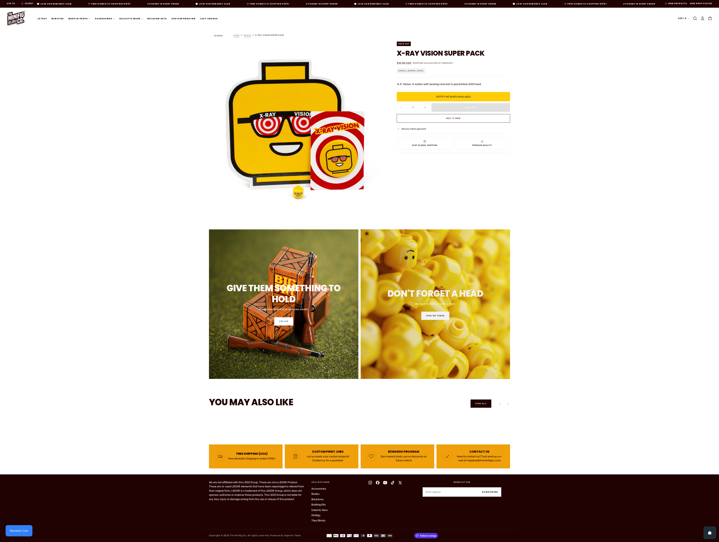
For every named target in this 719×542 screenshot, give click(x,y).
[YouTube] (385, 482)
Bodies (315, 494)
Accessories (103, 18)
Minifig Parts (78, 18)
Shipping (418, 63)
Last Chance (209, 18)
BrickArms (317, 499)
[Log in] (702, 18)
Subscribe (490, 492)
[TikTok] (392, 482)
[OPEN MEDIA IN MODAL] (379, 211)
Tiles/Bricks (318, 520)
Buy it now (453, 118)
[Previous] (500, 403)
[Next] (508, 403)
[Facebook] (377, 482)
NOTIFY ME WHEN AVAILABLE (453, 96)
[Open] (709, 532)
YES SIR (284, 321)
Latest (42, 18)
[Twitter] (400, 482)
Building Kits (318, 504)
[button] (695, 18)
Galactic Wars (129, 18)
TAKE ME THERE (435, 316)
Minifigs (57, 18)
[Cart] (710, 18)
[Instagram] (370, 482)
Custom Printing (183, 18)
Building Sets (157, 18)
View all (481, 403)
